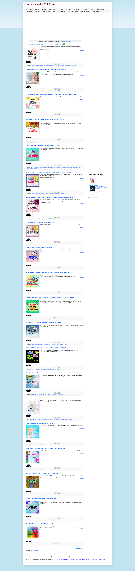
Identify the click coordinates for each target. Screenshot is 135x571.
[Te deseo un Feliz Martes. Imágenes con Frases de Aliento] (33, 337)
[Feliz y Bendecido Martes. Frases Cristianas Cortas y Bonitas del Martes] (33, 287)
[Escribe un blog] (55, 64)
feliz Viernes (59, 167)
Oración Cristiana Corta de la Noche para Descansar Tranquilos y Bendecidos (101, 187)
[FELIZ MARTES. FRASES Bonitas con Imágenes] (33, 237)
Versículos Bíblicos (67, 469)
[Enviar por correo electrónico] (54, 64)
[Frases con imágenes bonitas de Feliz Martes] (33, 262)
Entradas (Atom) (34, 550)
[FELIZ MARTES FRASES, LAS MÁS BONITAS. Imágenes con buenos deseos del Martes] (33, 109)
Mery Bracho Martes (72, 65)
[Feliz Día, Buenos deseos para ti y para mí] (33, 388)
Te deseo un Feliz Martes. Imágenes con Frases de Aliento (43, 322)
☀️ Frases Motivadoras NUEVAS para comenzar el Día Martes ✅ (45, 44)
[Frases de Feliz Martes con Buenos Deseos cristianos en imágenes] (33, 84)
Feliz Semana (37, 11)
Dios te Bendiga (95, 11)
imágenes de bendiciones (55, 344)
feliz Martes (32, 65)
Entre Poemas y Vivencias (94, 176)
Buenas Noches (100, 9)
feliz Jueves (41, 167)
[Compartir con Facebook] (58, 64)
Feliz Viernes (68, 9)
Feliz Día (31, 167)
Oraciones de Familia (93, 185)
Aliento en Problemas (85, 11)
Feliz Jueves (60, 9)
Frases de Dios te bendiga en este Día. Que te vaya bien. (43, 145)
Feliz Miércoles (52, 9)
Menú (26, 9)
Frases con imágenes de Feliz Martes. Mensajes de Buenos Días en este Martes (50, 297)
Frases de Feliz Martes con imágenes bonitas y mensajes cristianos (46, 347)
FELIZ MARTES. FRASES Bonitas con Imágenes (40, 222)
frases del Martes (47, 65)
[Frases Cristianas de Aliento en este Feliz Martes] (33, 438)
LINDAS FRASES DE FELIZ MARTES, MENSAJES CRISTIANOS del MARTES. (49, 172)
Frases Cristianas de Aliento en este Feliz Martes (40, 423)
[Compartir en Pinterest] (59, 64)
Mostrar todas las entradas (65, 41)
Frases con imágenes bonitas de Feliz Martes (39, 247)
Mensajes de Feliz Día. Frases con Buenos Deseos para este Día (45, 119)
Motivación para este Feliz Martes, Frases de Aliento (41, 498)
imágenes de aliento (44, 319)
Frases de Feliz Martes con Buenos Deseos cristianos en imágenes (46, 69)
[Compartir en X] (57, 64)
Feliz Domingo (84, 9)
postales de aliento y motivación (32, 168)
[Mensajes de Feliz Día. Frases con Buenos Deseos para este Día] (33, 134)
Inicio (31, 9)
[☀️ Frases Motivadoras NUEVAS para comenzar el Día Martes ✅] (33, 59)
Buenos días (32, 394)
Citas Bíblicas (70, 11)
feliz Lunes (45, 167)
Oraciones (63, 11)
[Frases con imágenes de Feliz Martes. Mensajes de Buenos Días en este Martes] (33, 312)
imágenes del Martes (53, 65)
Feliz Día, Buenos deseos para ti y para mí (38, 373)
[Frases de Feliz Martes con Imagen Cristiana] (33, 538)
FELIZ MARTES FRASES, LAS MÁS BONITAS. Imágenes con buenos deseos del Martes (52, 94)
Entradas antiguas (79, 548)
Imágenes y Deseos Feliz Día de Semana (40, 4)
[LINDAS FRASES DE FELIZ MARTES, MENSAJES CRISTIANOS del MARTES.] (33, 187)
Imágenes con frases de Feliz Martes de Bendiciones (42, 473)
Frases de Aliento (46, 11)
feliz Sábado (53, 419)
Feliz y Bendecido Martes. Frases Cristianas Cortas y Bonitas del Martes (47, 272)
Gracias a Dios (55, 11)
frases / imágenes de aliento (39, 90)
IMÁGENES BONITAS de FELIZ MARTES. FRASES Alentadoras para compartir (49, 197)
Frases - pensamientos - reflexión (40, 494)
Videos (76, 11)
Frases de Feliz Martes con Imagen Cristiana (39, 523)
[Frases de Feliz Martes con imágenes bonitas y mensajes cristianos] (33, 363)
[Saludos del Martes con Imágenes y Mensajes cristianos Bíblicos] (33, 463)
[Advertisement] (67, 25)
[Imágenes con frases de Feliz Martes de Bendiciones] (33, 488)
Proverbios (61, 469)
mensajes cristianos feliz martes (63, 65)
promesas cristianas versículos (53, 469)
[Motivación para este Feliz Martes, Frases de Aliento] (33, 513)
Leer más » (81, 50)
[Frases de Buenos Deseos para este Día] (33, 413)
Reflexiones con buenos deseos (63, 90)
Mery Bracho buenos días (31, 142)
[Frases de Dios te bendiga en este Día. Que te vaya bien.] (33, 160)
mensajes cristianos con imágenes (47, 369)
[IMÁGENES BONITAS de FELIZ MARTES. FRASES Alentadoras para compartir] (33, 212)
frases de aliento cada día (39, 65)
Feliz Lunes (36, 9)
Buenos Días (92, 9)
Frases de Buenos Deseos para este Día (38, 398)
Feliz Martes (44, 9)
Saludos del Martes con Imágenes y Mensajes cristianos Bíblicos (45, 448)
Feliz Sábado (76, 9)
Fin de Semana (28, 11)
